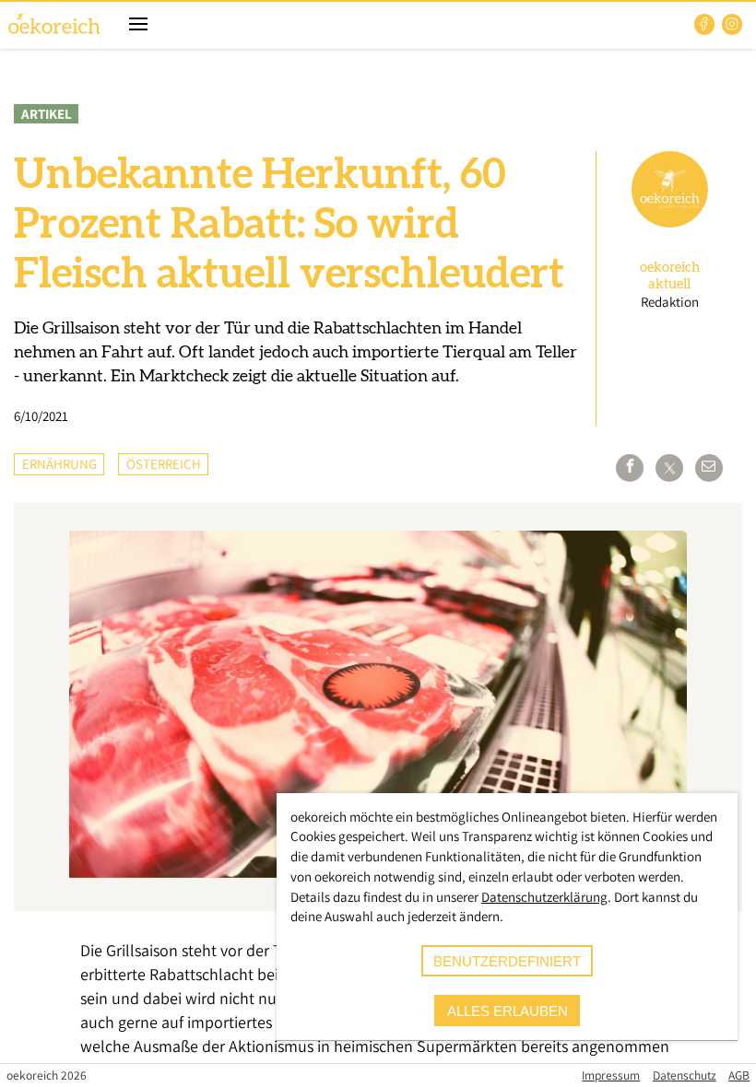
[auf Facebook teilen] (630, 468)
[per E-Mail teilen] (709, 468)
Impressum (611, 1075)
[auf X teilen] (669, 468)
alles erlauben (507, 1011)
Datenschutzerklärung (544, 897)
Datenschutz (684, 1075)
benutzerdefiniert (507, 961)
